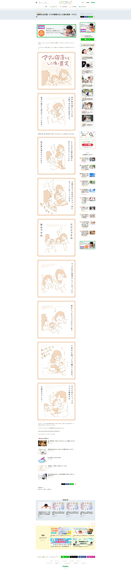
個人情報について (76, 563)
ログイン (83, 2)
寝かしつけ (49, 489)
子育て (45, 489)
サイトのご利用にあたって (67, 563)
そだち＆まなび (64, 6)
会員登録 (87, 2)
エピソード (40, 489)
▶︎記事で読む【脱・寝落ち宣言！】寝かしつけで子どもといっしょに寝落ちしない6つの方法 (56, 133)
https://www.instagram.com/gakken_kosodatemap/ (49, 431)
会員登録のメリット (58, 563)
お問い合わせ (84, 563)
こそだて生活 (74, 6)
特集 (46, 6)
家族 (42, 12)
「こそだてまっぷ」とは (49, 563)
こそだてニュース (54, 6)
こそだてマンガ (83, 6)
